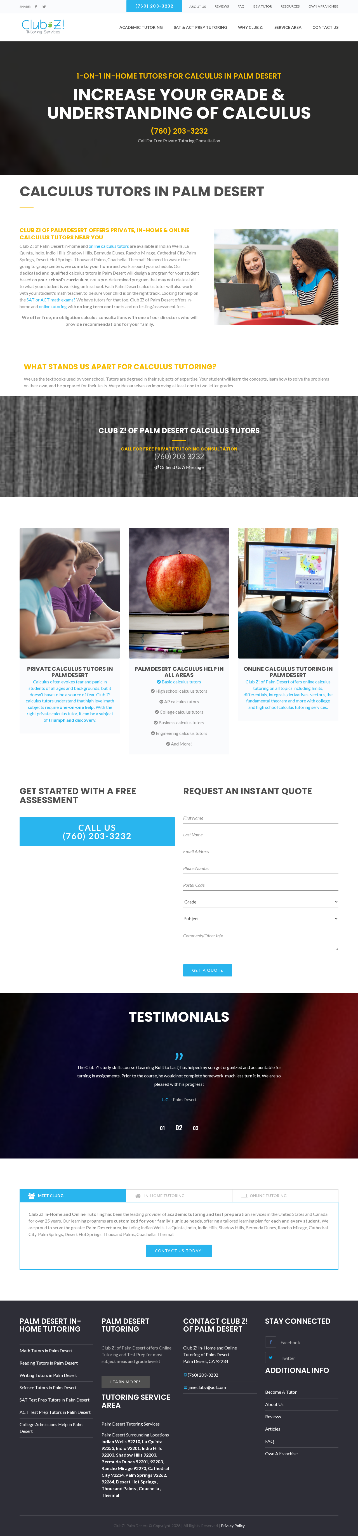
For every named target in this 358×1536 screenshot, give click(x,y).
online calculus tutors (109, 246)
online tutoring (53, 306)
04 (196, 1128)
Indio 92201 (128, 1448)
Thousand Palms (119, 1488)
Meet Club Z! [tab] (51, 1195)
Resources (290, 6)
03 (179, 1127)
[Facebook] (35, 6)
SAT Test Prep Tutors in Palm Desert (55, 1399)
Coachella (149, 1488)
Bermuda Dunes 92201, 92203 (132, 1461)
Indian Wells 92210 (121, 1441)
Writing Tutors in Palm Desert (48, 1375)
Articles (272, 1428)
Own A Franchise (323, 6)
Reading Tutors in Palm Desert (49, 1362)
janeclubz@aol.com (207, 1387)
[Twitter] (44, 6)
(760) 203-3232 (203, 1374)
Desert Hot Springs (136, 1481)
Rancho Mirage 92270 (124, 1468)
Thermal (110, 1495)
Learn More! (125, 1381)
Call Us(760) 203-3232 (97, 831)
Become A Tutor (281, 1392)
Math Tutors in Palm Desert (46, 1350)
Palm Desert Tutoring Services (131, 1423)
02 (162, 1128)
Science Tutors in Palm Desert (48, 1387)
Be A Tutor (262, 6)
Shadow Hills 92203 (136, 1454)
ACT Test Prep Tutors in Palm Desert (55, 1412)
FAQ (241, 6)
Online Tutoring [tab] (268, 1195)
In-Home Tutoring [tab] (164, 1195)
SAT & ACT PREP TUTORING (200, 27)
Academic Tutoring (141, 27)
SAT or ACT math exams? (51, 299)
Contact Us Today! (179, 1250)
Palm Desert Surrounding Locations (135, 1434)
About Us (274, 1404)
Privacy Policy (233, 1525)
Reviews (222, 6)
